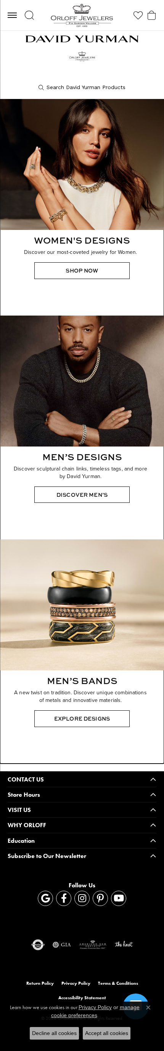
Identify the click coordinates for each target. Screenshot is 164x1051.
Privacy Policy (75, 983)
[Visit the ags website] (93, 945)
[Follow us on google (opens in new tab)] (45, 898)
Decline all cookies (54, 1033)
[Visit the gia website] (62, 945)
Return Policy (40, 983)
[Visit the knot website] (123, 945)
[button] (29, 15)
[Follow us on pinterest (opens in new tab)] (100, 898)
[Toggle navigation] (12, 15)
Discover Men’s (82, 494)
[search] (82, 87)
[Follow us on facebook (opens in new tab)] (63, 898)
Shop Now (82, 270)
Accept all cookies (106, 1033)
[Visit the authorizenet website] (38, 945)
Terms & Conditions (118, 983)
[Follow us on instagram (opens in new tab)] (82, 898)
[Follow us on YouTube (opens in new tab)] (118, 898)
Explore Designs (82, 718)
